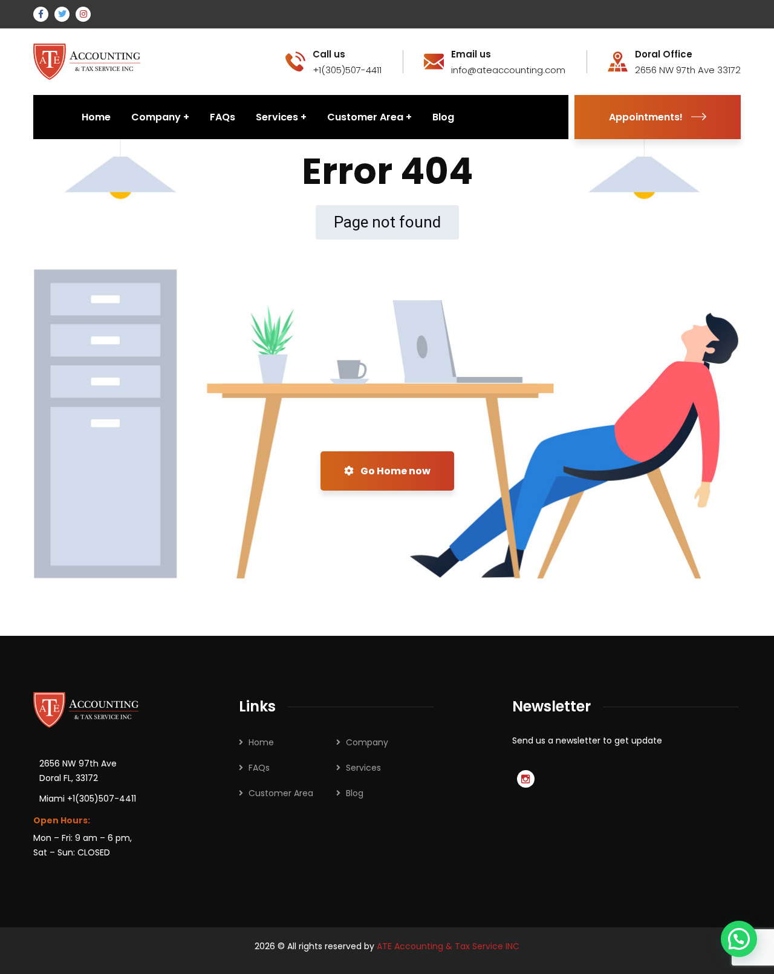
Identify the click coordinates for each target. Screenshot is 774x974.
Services (363, 768)
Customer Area (281, 793)
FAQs (259, 768)
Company (367, 742)
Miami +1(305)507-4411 (87, 799)
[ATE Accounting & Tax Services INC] (88, 61)
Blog (354, 793)
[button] (739, 939)
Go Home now (395, 471)
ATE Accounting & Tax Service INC (448, 946)
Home (261, 742)
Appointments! (646, 117)
